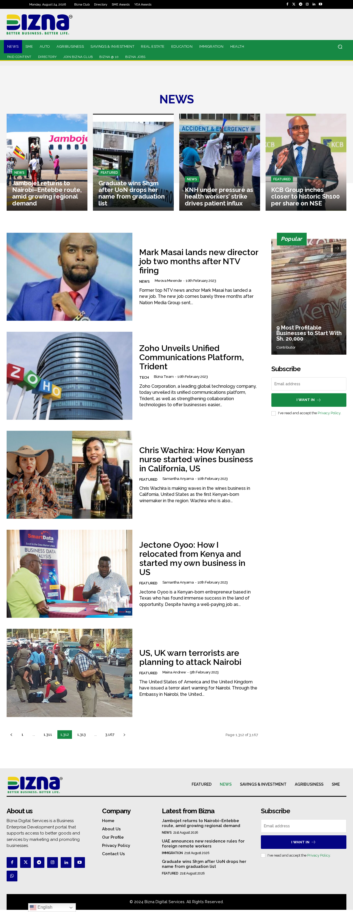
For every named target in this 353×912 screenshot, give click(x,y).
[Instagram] (307, 4)
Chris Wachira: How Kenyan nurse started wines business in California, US (196, 459)
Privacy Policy (329, 413)
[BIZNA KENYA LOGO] (58, 24)
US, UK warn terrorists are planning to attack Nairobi (190, 657)
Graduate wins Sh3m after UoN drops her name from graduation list (204, 864)
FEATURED (109, 173)
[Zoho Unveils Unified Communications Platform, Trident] (69, 376)
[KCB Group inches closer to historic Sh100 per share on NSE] (306, 162)
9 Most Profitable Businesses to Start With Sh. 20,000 (309, 333)
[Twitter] (294, 4)
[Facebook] (287, 4)
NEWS (19, 173)
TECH (144, 377)
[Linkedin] (314, 4)
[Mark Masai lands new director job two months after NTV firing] (69, 277)
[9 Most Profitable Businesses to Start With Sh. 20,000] (308, 297)
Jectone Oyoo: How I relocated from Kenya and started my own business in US (192, 558)
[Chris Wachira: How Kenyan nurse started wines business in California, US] (69, 475)
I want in (305, 400)
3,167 (109, 734)
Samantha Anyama (178, 479)
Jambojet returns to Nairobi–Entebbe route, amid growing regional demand (201, 823)
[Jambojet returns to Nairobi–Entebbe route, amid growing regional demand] (47, 162)
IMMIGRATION (172, 853)
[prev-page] (11, 734)
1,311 (48, 734)
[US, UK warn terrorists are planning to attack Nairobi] (69, 673)
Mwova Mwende (168, 281)
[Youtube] (320, 4)
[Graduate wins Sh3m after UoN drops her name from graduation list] (133, 162)
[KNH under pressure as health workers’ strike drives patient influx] (219, 162)
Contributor (286, 347)
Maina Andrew (174, 672)
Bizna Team (164, 377)
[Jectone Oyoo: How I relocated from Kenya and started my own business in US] (69, 574)
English (44, 907)
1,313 (81, 734)
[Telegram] (300, 4)
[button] (339, 46)
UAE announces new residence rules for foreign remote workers (203, 844)
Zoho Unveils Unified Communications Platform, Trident (191, 357)
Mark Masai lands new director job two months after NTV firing (198, 261)
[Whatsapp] (12, 876)
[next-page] (124, 734)
